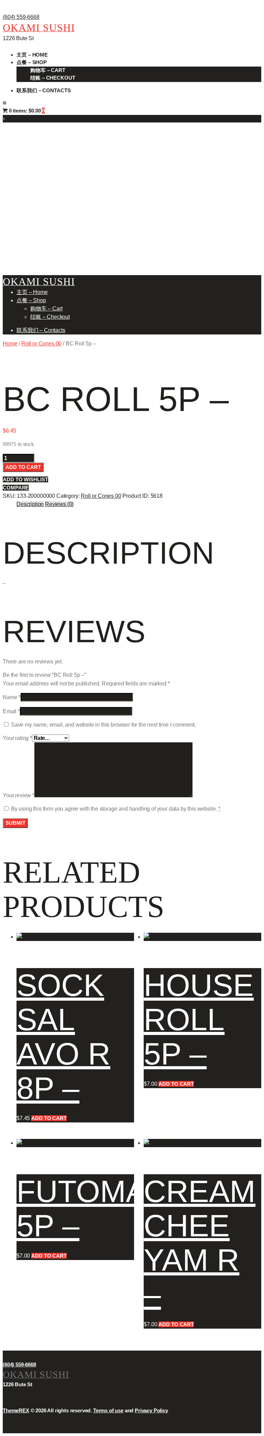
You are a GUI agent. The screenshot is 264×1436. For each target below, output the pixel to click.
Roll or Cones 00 (41, 343)
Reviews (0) (59, 504)
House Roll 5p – (199, 1019)
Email (11, 711)
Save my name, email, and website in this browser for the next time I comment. (103, 725)
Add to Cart (23, 467)
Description (30, 504)
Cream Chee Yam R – (199, 1242)
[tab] (30, 504)
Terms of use (108, 1410)
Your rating (17, 738)
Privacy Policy (151, 1410)
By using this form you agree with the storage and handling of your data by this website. (115, 809)
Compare (16, 488)
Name (12, 697)
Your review (18, 795)
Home (10, 343)
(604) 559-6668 (21, 17)
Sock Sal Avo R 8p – (63, 1036)
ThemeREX (16, 1410)
